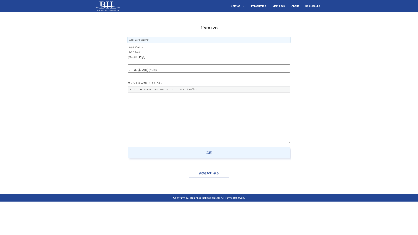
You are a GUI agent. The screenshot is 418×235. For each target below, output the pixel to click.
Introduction (258, 6)
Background (312, 6)
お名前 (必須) (136, 57)
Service (235, 6)
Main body (279, 6)
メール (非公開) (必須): (142, 70)
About (295, 6)
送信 (209, 152)
